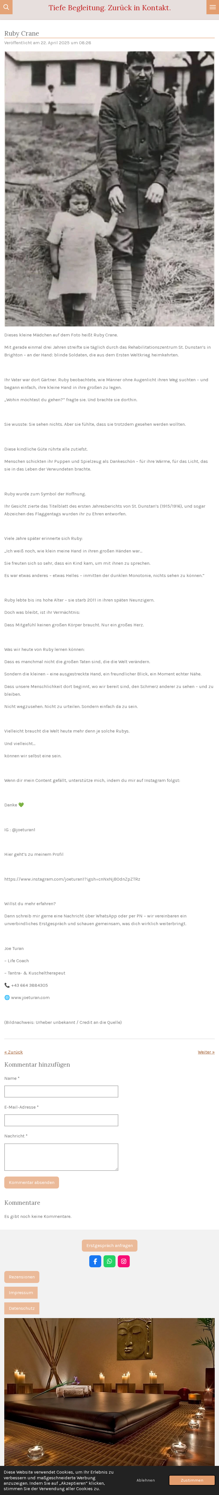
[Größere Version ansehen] (109, 1397)
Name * (12, 1078)
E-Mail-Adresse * (21, 1107)
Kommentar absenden (31, 1182)
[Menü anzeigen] (212, 7)
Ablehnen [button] (146, 1480)
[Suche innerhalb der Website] (6, 7)
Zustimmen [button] (192, 1480)
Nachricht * (16, 1136)
